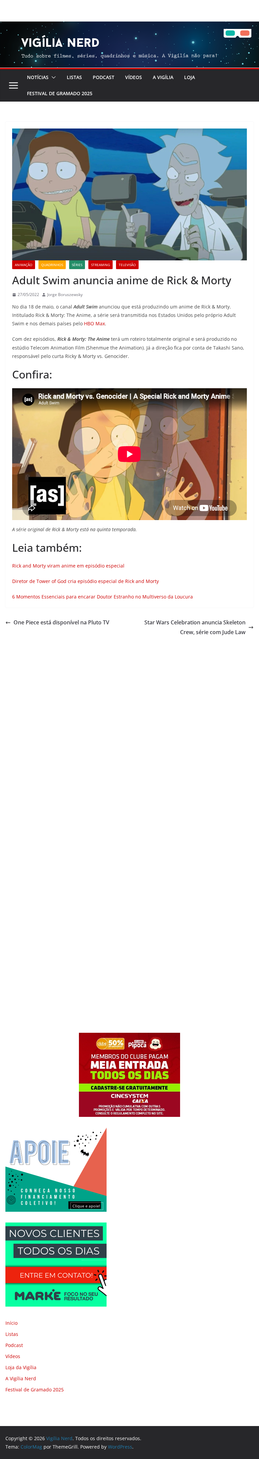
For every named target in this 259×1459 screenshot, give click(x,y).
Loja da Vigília (20, 1367)
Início (11, 1323)
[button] (52, 77)
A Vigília (163, 77)
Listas (74, 77)
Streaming (100, 264)
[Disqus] (129, 731)
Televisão (127, 264)
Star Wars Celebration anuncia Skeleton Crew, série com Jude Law (195, 627)
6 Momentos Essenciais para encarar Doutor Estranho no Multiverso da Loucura (102, 596)
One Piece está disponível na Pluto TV (61, 622)
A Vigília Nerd (20, 1378)
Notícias (38, 77)
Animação (23, 264)
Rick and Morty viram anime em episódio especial (68, 565)
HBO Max (94, 323)
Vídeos (133, 77)
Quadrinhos (52, 264)
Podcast (103, 77)
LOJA (189, 77)
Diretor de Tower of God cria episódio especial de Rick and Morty (85, 581)
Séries (77, 264)
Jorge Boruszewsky (65, 294)
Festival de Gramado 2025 (59, 93)
